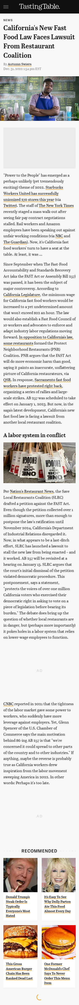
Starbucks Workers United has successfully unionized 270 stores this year (33, 193)
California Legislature (21, 294)
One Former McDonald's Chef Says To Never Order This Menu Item (57, 973)
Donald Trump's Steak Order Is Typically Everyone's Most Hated (18, 906)
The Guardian (15, 241)
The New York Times (56, 205)
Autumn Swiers (19, 63)
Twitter (9, 205)
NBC (59, 235)
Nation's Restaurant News (32, 491)
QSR (7, 379)
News (8, 20)
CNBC (8, 703)
